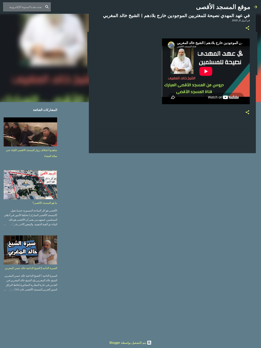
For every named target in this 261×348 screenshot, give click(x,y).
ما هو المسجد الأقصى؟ (44, 202)
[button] (247, 28)
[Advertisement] (172, 185)
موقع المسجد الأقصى (223, 7)
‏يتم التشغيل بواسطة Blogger (128, 342)
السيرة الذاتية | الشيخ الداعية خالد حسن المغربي (31, 268)
